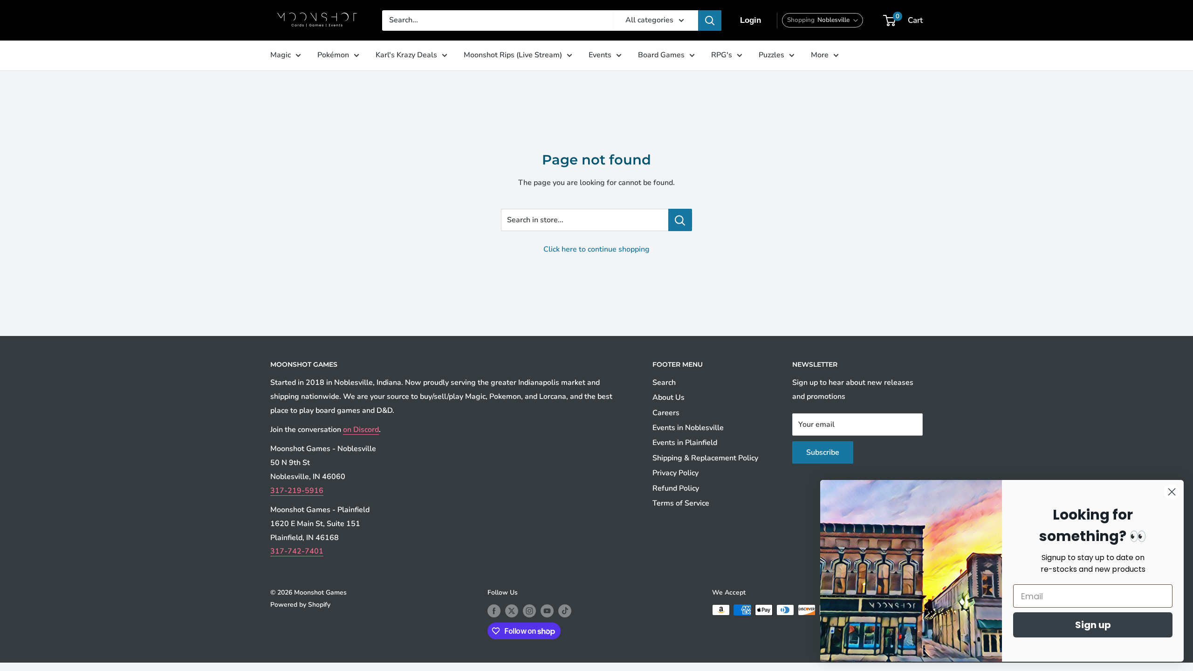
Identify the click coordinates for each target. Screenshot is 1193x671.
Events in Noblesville (688, 428)
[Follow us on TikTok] (564, 610)
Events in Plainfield (684, 443)
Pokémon (333, 55)
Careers (665, 413)
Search (664, 382)
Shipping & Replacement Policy (705, 458)
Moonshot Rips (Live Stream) (513, 55)
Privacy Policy (675, 473)
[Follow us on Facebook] (494, 610)
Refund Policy (675, 488)
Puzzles (771, 55)
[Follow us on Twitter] (511, 610)
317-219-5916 (296, 491)
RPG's (721, 55)
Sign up (1093, 624)
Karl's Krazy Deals (406, 55)
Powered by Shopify (300, 604)
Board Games (661, 55)
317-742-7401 (296, 551)
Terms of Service (680, 503)
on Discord (361, 430)
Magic (280, 55)
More (820, 55)
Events (600, 55)
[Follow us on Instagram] (529, 610)
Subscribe (822, 452)
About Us (668, 397)
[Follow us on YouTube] (547, 610)
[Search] (709, 20)
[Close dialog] (1172, 492)
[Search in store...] (680, 220)
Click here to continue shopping (596, 249)
